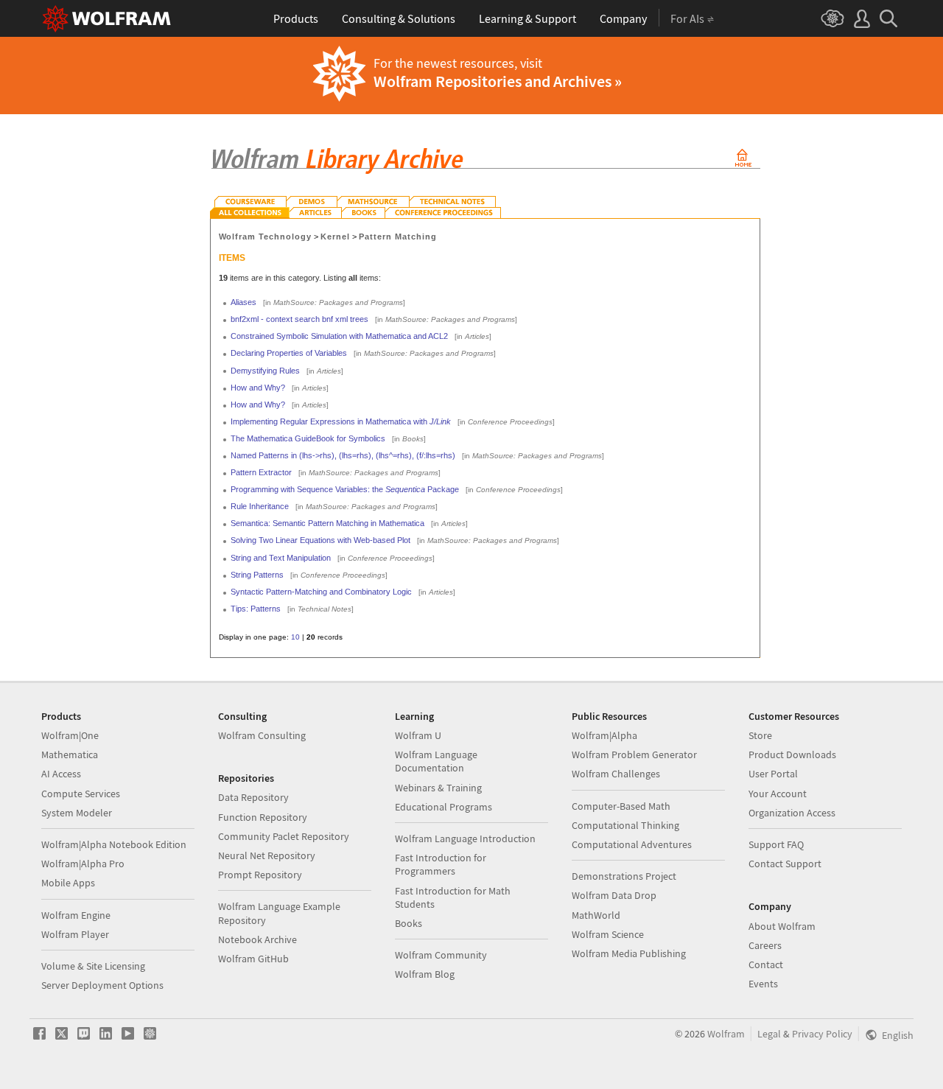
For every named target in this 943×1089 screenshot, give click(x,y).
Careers (765, 945)
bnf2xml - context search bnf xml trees (299, 319)
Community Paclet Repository (283, 836)
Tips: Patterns (256, 608)
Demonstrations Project (624, 876)
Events (763, 983)
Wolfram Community (441, 955)
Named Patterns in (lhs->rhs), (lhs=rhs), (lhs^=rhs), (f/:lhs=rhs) (343, 455)
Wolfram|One (70, 735)
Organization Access (792, 812)
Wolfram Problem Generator (634, 754)
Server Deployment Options (102, 985)
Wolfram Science (608, 934)
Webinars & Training (438, 787)
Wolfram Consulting (262, 735)
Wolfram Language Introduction (465, 838)
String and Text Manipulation (281, 557)
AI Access (61, 773)
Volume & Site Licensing (93, 966)
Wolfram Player (75, 934)
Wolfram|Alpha (604, 735)
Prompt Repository (260, 874)
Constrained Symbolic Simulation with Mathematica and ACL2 (339, 336)
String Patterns (257, 574)
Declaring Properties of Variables (289, 353)
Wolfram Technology (265, 236)
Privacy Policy (822, 1033)
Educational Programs (443, 806)
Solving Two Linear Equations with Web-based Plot (320, 540)
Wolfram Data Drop (614, 895)
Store (760, 735)
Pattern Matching (398, 236)
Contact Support (785, 863)
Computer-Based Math (621, 806)
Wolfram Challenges (616, 773)
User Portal (773, 773)
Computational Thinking (625, 825)
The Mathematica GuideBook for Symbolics (308, 438)
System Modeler (76, 812)
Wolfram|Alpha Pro (83, 863)
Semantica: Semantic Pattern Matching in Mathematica (327, 523)
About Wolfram (782, 926)
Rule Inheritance (260, 506)
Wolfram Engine (76, 915)
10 (295, 637)
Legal (769, 1033)
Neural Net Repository (266, 855)
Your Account (778, 793)
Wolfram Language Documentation (436, 761)
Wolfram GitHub (253, 958)
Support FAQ (776, 844)
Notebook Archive (257, 939)
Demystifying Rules (265, 370)
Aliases (243, 302)
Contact (766, 964)
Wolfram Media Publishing (629, 953)
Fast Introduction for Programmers (440, 864)
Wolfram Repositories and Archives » (498, 81)
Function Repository (262, 817)
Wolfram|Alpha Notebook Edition (113, 844)
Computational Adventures (632, 844)
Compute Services (80, 793)
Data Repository (253, 797)
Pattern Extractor (261, 472)
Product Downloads (792, 754)
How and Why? (258, 387)
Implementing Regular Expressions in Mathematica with (341, 421)
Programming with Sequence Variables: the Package (345, 489)
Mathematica (69, 754)
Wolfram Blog (425, 974)
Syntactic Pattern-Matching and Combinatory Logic (321, 591)
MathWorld (596, 915)
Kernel (335, 236)
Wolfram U (418, 735)
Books (408, 923)
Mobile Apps (68, 882)
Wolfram (726, 1033)
